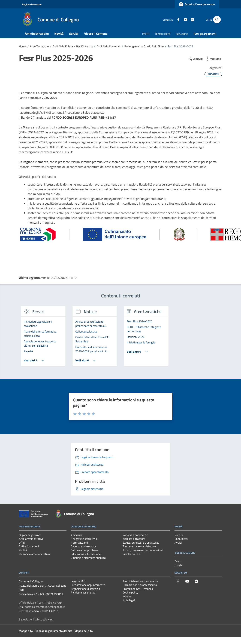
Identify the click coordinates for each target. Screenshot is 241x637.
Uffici (22, 542)
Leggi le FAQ (78, 581)
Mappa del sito (83, 631)
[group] (43, 338)
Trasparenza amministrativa (139, 546)
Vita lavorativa (131, 554)
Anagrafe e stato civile (84, 539)
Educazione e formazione (86, 554)
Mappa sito (26, 631)
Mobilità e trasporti (134, 539)
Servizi (74, 33)
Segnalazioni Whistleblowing (36, 619)
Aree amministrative (31, 539)
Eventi (178, 561)
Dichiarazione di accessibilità (140, 585)
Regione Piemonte (31, 4)
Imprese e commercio (135, 535)
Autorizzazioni (79, 542)
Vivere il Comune (95, 33)
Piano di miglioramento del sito (53, 631)
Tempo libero (162, 34)
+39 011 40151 (49, 611)
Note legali (129, 600)
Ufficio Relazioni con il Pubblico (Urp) (40, 602)
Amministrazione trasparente (140, 581)
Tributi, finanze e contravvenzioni (143, 550)
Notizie (178, 535)
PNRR (145, 34)
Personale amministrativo (34, 554)
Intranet (127, 596)
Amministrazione (37, 33)
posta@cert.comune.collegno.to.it (45, 607)
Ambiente (76, 535)
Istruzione (182, 34)
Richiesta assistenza (83, 592)
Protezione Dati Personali (138, 589)
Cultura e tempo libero (84, 550)
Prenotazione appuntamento (88, 585)
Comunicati (181, 539)
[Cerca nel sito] (217, 19)
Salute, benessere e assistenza (141, 542)
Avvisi (178, 542)
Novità (59, 33)
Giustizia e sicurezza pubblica (88, 558)
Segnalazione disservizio (85, 589)
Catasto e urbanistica (83, 546)
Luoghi (178, 565)
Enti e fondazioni (29, 546)
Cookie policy (130, 592)
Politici (23, 550)
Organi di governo (29, 535)
